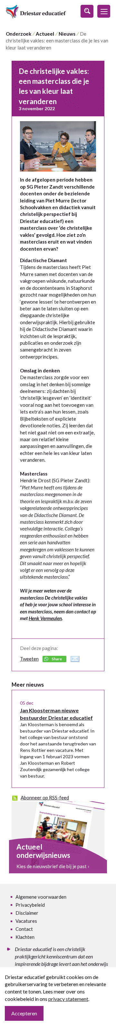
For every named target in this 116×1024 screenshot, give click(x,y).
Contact (24, 929)
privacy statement (68, 999)
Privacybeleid (30, 905)
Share (57, 658)
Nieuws (67, 34)
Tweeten (29, 659)
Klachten (24, 937)
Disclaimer (26, 913)
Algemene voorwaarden (40, 897)
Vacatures (26, 921)
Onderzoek (18, 34)
